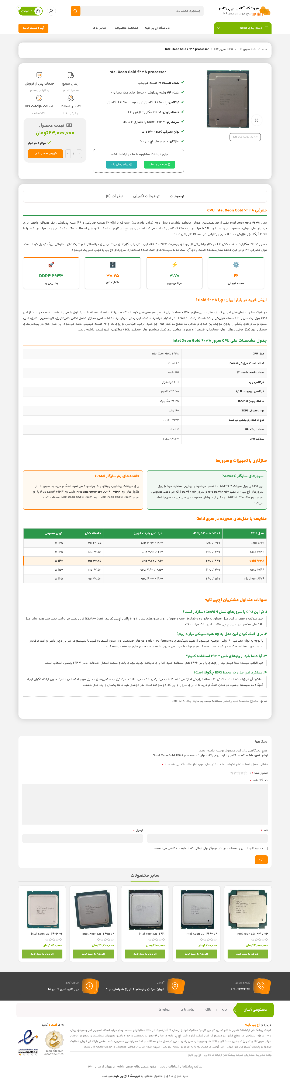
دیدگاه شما (259, 780)
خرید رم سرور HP (49, 486)
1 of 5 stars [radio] (245, 773)
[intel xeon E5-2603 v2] (42, 909)
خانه (264, 49)
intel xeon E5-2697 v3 (252, 933)
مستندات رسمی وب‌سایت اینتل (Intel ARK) (196, 701)
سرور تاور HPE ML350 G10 (245, 497)
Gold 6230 (257, 552)
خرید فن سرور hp (170, 646)
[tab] (177, 196)
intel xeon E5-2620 (152, 933)
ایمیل (138, 830)
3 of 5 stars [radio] (238, 773)
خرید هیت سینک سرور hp (206, 646)
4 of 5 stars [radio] (235, 773)
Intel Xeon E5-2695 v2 (98, 933)
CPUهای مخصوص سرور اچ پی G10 (239, 624)
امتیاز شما (260, 773)
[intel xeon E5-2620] (145, 909)
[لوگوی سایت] (245, 11)
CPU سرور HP (247, 49)
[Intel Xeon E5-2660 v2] (196, 909)
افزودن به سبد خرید (45, 154)
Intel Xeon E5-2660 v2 (201, 933)
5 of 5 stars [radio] (232, 773)
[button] (248, 954)
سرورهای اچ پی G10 (250, 491)
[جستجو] (75, 11)
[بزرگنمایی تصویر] (256, 120)
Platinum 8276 (254, 578)
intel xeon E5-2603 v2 (46, 933)
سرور (193, 491)
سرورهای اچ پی (116, 250)
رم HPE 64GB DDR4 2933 (79, 497)
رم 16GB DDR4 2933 (54, 491)
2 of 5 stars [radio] (242, 773)
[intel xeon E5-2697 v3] (248, 909)
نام (264, 830)
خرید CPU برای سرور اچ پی (189, 685)
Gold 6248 (257, 569)
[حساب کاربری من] (51, 11)
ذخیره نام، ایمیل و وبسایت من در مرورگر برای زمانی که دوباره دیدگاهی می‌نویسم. (208, 848)
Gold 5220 (257, 543)
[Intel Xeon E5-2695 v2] (93, 909)
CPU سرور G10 (223, 49)
